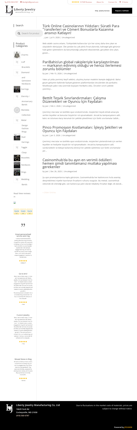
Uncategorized (68, 37)
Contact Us (111, 2)
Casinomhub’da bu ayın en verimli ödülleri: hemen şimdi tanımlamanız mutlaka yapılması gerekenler (80, 163)
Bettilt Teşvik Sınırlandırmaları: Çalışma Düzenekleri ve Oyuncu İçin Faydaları (74, 100)
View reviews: (25, 193)
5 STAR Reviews (85, 2)
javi (46, 37)
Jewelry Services (104, 11)
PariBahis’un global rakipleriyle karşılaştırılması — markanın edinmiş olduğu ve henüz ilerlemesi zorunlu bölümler (82, 65)
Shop (96, 11)
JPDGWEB (128, 427)
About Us (99, 2)
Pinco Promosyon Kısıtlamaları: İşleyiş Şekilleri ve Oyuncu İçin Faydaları (82, 129)
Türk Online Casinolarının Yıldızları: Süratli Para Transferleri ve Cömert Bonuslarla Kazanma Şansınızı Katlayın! (81, 29)
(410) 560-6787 (22, 415)
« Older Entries (49, 192)
